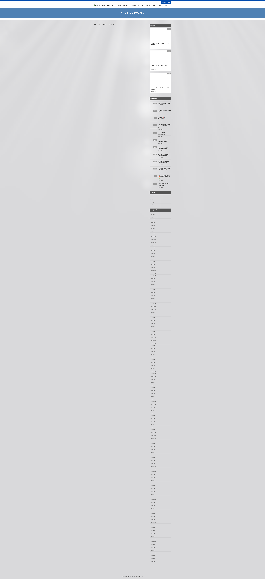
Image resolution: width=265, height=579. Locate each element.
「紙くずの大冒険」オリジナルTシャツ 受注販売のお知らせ (164, 126)
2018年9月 (153, 474)
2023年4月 (153, 326)
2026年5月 (153, 222)
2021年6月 (153, 387)
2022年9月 (153, 345)
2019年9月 (153, 441)
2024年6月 (153, 287)
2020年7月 (153, 413)
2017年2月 (153, 516)
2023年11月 (153, 306)
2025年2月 (153, 264)
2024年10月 (153, 276)
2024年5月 (153, 289)
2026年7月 (153, 217)
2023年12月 (153, 303)
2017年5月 (153, 511)
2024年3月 (153, 295)
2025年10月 (153, 242)
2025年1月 (153, 267)
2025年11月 (153, 239)
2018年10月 (153, 471)
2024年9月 (153, 278)
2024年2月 (153, 298)
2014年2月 (153, 561)
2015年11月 (153, 539)
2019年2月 (153, 460)
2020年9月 (153, 407)
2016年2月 (153, 536)
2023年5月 (153, 323)
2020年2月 (153, 427)
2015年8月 (153, 547)
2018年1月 (153, 497)
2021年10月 (153, 376)
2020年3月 (153, 424)
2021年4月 (153, 393)
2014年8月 (153, 558)
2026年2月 (153, 231)
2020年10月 (153, 404)
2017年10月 (153, 499)
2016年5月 (153, 533)
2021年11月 (153, 373)
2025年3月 (153, 262)
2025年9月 (153, 245)
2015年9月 (153, 544)
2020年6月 (153, 415)
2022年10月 (153, 343)
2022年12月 (153, 337)
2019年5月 (153, 452)
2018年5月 (153, 485)
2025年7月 (153, 250)
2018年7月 (153, 480)
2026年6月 (153, 220)
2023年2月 (153, 331)
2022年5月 (153, 357)
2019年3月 (153, 457)
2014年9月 (153, 555)
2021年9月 (153, 379)
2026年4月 (153, 225)
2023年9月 (153, 312)
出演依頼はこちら (166, 2)
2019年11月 (153, 435)
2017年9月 (153, 502)
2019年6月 (153, 449)
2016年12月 (153, 522)
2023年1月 (153, 334)
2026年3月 (153, 228)
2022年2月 (153, 365)
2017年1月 (153, 519)
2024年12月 (153, 270)
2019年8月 (153, 443)
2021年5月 (153, 390)
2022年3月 (153, 362)
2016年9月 (153, 527)
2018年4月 (153, 488)
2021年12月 (153, 371)
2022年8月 (153, 348)
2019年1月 (153, 463)
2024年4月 (153, 292)
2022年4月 (153, 359)
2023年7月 (153, 317)
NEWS (152, 199)
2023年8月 (153, 315)
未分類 (152, 204)
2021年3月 (153, 396)
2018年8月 (153, 477)
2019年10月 (153, 438)
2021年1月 (153, 399)
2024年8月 (153, 281)
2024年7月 (153, 284)
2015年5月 (153, 550)
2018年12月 (153, 466)
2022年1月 (153, 368)
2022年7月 (153, 351)
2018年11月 (153, 469)
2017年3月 (153, 513)
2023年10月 (153, 309)
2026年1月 (153, 234)
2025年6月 (153, 253)
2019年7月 (153, 446)
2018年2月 (153, 494)
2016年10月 (153, 525)
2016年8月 (153, 530)
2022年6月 (153, 354)
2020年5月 (153, 418)
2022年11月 (153, 340)
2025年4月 (153, 259)
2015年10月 (153, 541)
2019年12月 (153, 432)
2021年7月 (153, 385)
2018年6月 (153, 483)
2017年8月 (153, 505)
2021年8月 (153, 382)
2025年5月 (153, 256)
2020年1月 (153, 429)
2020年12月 (153, 401)
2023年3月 (153, 329)
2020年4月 (153, 421)
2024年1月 (153, 301)
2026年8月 (153, 214)
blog (151, 197)
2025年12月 (153, 236)
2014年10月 (153, 553)
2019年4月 (153, 455)
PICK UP (152, 202)
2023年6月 (153, 320)
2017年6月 (153, 508)
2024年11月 (153, 273)
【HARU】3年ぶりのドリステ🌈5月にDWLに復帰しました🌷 (164, 177)
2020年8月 (153, 410)
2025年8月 (153, 248)
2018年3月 (153, 491)
